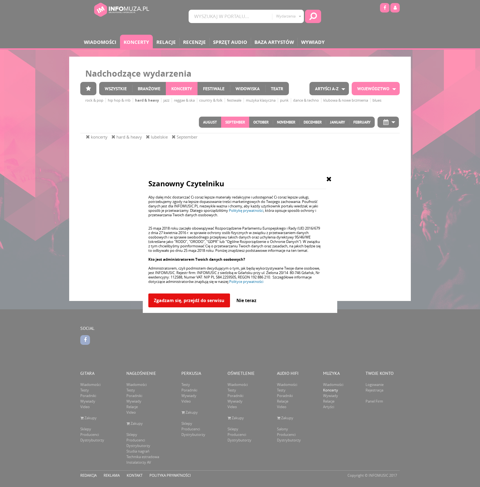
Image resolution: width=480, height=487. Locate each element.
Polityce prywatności (246, 281)
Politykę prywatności (246, 210)
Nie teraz (246, 300)
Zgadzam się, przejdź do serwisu (189, 300)
